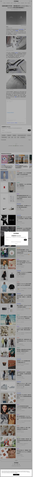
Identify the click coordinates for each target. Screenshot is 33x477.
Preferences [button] (16, 472)
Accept (16, 474)
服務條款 (18, 241)
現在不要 (16, 243)
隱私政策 (20, 241)
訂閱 (25, 239)
